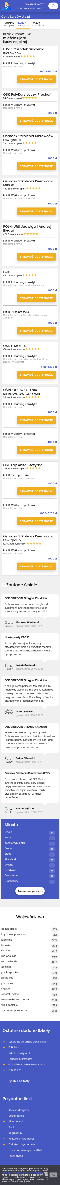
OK (53, 1175)
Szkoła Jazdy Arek (19, 1053)
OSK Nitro (14, 1047)
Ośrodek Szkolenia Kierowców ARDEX (27, 773)
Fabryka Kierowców (20, 1059)
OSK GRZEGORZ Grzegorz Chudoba (26, 598)
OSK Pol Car (16, 1070)
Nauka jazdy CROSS (17, 637)
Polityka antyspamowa (22, 1144)
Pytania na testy (19, 1081)
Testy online (15, 1156)
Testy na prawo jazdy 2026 (25, 1150)
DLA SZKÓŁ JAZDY (34, 4)
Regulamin (15, 1133)
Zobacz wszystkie (29, 891)
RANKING (9, 24)
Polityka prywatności (21, 1139)
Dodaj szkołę (16, 1116)
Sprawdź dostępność (36, 79)
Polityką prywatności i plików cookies (22, 1173)
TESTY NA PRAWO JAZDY (30, 8)
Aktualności (15, 1121)
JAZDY (38, 24)
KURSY (24, 24)
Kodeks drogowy (18, 1110)
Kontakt (13, 1127)
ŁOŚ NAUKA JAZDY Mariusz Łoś (26, 1064)
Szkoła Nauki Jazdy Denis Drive (27, 1041)
